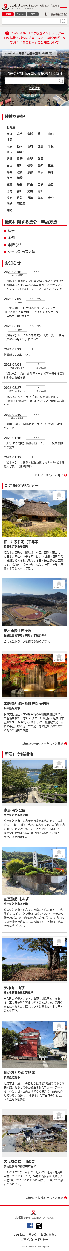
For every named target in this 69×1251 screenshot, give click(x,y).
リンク (33, 1234)
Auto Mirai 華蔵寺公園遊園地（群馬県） (29, 53)
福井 (9, 172)
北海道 (11, 127)
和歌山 (21, 178)
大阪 (40, 172)
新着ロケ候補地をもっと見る (44, 1198)
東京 (9, 146)
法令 (11, 231)
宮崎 (9, 203)
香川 (20, 191)
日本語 (8, 14)
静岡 (40, 159)
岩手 (20, 134)
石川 (20, 165)
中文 (33, 14)
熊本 (40, 198)
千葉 (51, 146)
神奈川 (21, 152)
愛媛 (30, 191)
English (20, 14)
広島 (40, 184)
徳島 (9, 191)
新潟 (9, 159)
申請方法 (15, 245)
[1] (63, 21)
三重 (51, 165)
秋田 (40, 134)
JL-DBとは (18, 1234)
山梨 (30, 159)
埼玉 (9, 152)
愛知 (40, 165)
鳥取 (9, 184)
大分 (51, 198)
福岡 (9, 198)
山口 (51, 184)
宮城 (30, 134)
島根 (20, 184)
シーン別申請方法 (21, 251)
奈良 (9, 178)
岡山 (30, 184)
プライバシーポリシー (34, 1239)
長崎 (30, 198)
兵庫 (51, 172)
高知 (40, 191)
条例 (11, 237)
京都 (30, 172)
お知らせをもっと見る (49, 475)
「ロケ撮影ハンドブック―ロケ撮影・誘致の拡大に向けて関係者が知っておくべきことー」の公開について (34, 38)
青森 (9, 134)
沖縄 (9, 210)
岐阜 (30, 165)
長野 (20, 159)
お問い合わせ (49, 1234)
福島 (9, 139)
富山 (9, 165)
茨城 (30, 146)
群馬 (40, 146)
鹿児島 (21, 203)
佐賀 (20, 198)
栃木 (20, 146)
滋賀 (20, 172)
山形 (51, 134)
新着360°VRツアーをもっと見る (42, 744)
